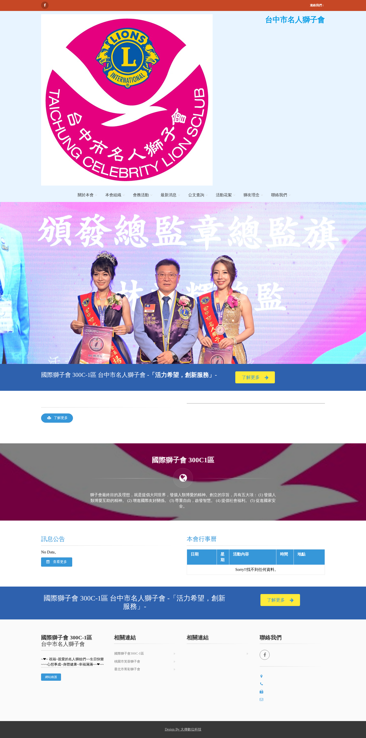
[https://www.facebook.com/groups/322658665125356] (45, 5)
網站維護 (51, 677)
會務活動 (141, 195)
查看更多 (59, 562)
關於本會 (86, 195)
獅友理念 (251, 195)
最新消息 (169, 195)
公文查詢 (196, 195)
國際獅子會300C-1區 (129, 653)
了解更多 (251, 377)
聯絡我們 (279, 195)
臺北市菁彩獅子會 (127, 669)
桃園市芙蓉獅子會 (127, 661)
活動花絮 (224, 195)
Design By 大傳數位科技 (183, 729)
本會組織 (113, 195)
